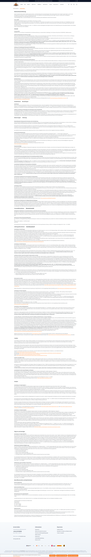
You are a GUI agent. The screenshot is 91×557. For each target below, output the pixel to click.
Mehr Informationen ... (17, 556)
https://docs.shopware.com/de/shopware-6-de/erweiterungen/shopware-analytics (47, 426)
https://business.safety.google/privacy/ (28, 407)
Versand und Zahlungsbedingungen (41, 532)
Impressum (37, 529)
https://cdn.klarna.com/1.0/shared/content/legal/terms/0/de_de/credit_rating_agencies (28, 331)
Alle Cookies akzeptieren (73, 555)
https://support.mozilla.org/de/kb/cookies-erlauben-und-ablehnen (29, 354)
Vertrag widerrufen (16, 538)
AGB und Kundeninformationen (40, 531)
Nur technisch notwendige (62, 555)
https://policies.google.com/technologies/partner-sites (49, 406)
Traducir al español (60, 532)
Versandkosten (22, 550)
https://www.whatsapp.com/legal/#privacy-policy (22, 99)
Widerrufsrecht (38, 534)
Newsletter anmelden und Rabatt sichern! (64, 531)
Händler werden (60, 529)
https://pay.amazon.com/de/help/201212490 (21, 304)
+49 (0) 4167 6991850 (17, 531)
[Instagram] (77, 1)
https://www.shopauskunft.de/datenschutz (21, 143)
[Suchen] (68, 4)
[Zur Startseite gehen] (16, 4)
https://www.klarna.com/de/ (36, 333)
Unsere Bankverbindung (39, 538)
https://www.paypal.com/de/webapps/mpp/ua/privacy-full (67, 288)
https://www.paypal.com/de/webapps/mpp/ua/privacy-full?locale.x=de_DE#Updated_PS (30, 241)
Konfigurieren (52, 555)
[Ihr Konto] (74, 4)
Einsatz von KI (37, 539)
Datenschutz (37, 536)
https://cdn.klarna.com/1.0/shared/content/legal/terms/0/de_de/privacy (59, 334)
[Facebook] (75, 1)
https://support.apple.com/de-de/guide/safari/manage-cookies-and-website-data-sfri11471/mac (31, 355)
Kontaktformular (22, 536)
